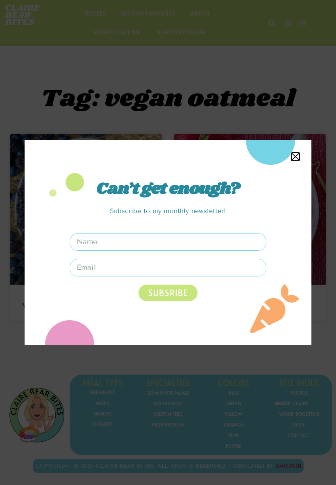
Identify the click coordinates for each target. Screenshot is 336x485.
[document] (168, 242)
